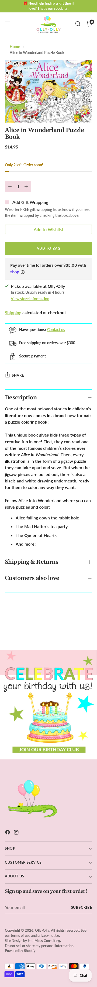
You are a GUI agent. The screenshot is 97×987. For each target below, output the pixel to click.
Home (15, 46)
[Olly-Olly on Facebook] (8, 833)
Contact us (56, 329)
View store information (30, 298)
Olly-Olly (42, 930)
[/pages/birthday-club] (48, 704)
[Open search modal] (77, 23)
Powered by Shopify (20, 951)
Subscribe (81, 907)
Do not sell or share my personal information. (39, 946)
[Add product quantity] (26, 186)
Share (18, 375)
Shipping (13, 312)
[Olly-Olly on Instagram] (16, 833)
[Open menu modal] (7, 23)
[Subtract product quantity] (10, 186)
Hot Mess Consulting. (44, 941)
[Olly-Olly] (48, 24)
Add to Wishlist (48, 229)
